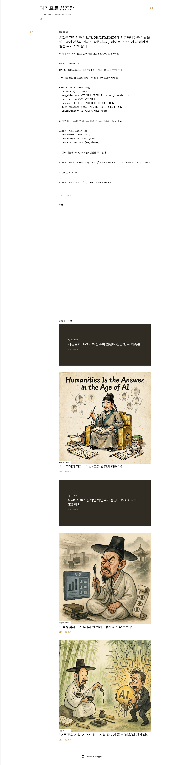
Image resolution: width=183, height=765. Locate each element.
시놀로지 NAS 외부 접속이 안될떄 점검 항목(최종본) (104, 344)
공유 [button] (31, 32)
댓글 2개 (76, 509)
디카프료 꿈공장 (56, 8)
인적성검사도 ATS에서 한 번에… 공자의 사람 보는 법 (96, 627)
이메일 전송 (68, 195)
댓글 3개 (76, 349)
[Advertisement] (105, 294)
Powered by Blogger (94, 757)
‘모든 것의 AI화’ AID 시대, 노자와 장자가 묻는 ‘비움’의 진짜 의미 (104, 735)
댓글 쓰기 (67, 472)
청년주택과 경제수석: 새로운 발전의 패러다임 (91, 466)
